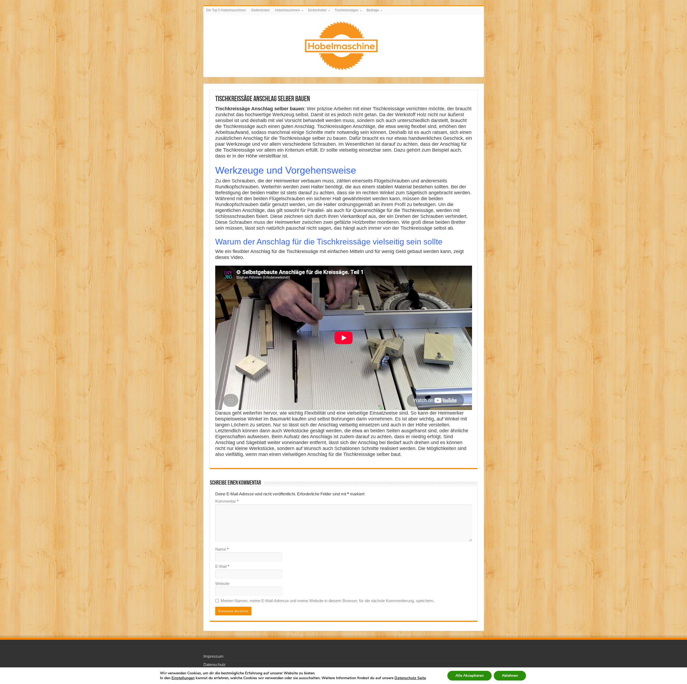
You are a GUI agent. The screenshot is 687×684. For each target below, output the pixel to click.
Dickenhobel (317, 10)
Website (222, 583)
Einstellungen (183, 678)
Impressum (213, 656)
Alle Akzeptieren (469, 675)
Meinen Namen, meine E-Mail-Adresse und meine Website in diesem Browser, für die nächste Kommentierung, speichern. (327, 600)
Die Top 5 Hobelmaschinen (226, 10)
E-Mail (222, 566)
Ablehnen (510, 675)
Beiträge (373, 10)
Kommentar (227, 501)
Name (222, 549)
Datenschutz (214, 664)
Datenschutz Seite (410, 678)
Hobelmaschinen (287, 10)
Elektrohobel (260, 10)
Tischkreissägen (347, 10)
